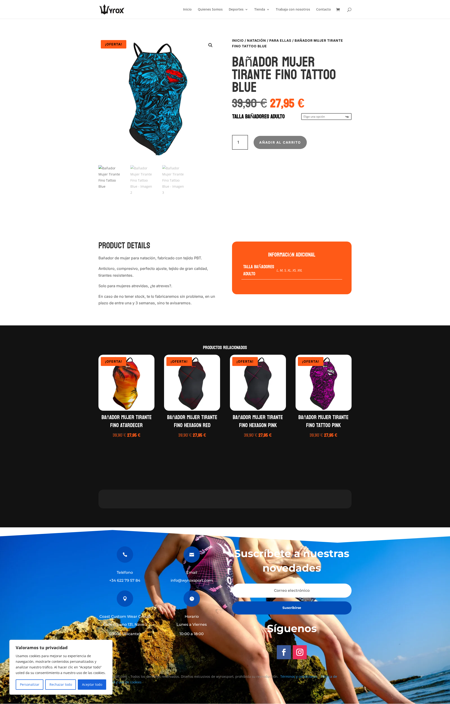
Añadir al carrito (280, 142)
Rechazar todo (60, 684)
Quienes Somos (210, 9)
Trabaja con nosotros (293, 9)
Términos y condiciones (298, 676)
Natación (256, 40)
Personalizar (29, 684)
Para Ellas (280, 40)
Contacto (323, 9)
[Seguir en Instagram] (300, 652)
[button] (210, 45)
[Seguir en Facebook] (284, 652)
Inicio (187, 9)
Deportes (236, 9)
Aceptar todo (92, 684)
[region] (60, 667)
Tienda (259, 9)
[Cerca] (107, 644)
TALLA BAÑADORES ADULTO (258, 117)
